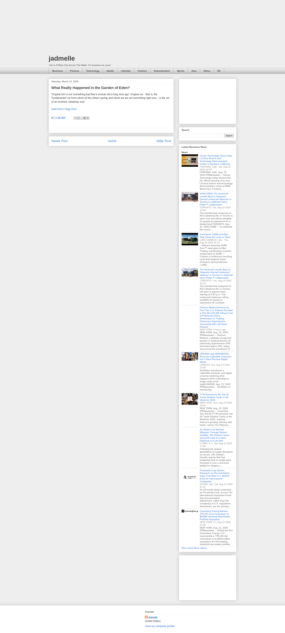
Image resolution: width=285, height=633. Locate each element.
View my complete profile (159, 626)
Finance (74, 71)
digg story (71, 109)
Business (57, 71)
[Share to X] (81, 118)
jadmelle (62, 58)
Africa (207, 71)
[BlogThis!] (78, 118)
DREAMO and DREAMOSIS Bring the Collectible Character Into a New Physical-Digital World (216, 357)
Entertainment (162, 71)
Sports (180, 71)
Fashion (142, 71)
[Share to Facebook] (84, 118)
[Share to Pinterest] (87, 118)
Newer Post (59, 141)
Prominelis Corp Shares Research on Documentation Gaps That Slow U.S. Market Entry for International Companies (215, 476)
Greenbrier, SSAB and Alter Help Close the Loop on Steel (215, 235)
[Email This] (75, 118)
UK (219, 71)
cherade (153, 617)
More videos (200, 548)
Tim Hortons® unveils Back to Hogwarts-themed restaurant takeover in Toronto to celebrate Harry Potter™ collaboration (216, 273)
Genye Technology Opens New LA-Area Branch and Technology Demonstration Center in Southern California (216, 159)
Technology (92, 71)
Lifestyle (126, 71)
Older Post (163, 141)
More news (187, 548)
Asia (193, 71)
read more (57, 109)
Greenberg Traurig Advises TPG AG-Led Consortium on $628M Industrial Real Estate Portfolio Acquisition (215, 515)
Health (110, 71)
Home (112, 141)
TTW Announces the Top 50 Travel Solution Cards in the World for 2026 (214, 397)
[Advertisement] (142, 28)
